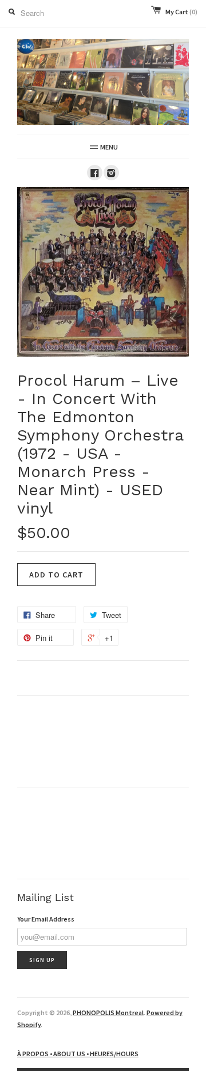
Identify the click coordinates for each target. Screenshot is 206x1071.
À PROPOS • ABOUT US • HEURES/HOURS (77, 1053)
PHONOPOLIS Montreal (108, 1012)
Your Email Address (45, 919)
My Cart (181, 11)
